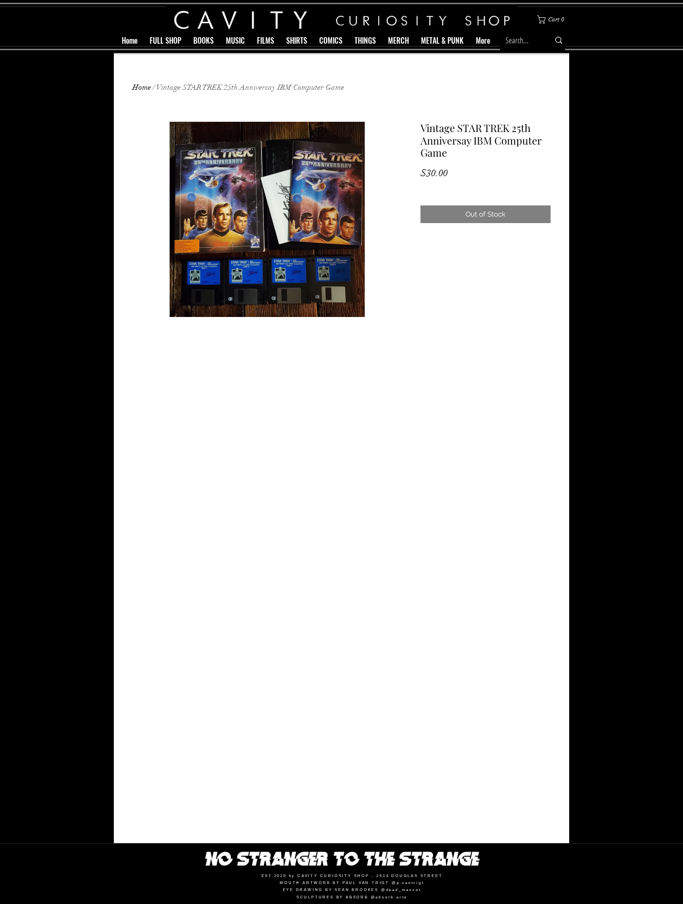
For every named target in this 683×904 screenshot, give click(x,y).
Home (141, 87)
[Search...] (558, 40)
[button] (552, 19)
